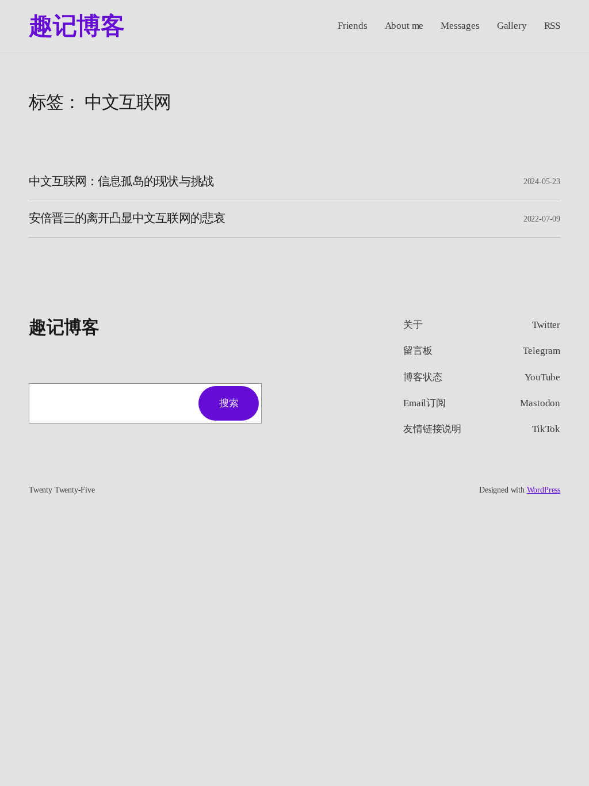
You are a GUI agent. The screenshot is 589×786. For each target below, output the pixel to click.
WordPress (543, 490)
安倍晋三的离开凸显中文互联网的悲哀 (127, 218)
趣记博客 (76, 26)
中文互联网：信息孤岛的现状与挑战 (121, 181)
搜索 (228, 403)
